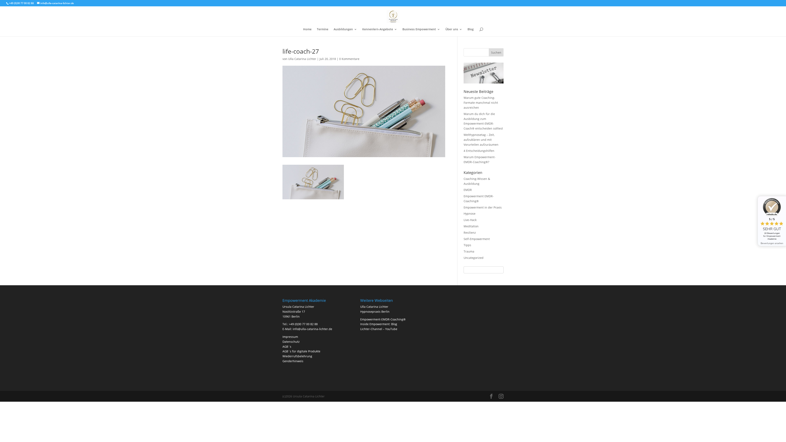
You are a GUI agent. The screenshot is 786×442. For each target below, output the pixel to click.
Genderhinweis (292, 361)
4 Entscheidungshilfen (479, 151)
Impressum (290, 337)
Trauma (469, 251)
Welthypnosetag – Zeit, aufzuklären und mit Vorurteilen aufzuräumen (481, 140)
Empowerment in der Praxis (483, 207)
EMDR (468, 190)
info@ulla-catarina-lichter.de (312, 329)
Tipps (467, 245)
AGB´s (286, 346)
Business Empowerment (419, 29)
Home (307, 29)
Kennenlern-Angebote (377, 29)
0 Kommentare (349, 59)
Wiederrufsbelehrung (297, 356)
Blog (471, 29)
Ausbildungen (343, 29)
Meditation (471, 226)
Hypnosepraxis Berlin (375, 311)
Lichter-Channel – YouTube (378, 329)
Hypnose (469, 213)
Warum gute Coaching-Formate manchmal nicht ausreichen (481, 102)
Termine (322, 29)
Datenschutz (291, 342)
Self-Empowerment (477, 239)
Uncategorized (473, 258)
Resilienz (470, 233)
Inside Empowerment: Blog (378, 324)
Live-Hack (470, 220)
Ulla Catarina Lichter (302, 59)
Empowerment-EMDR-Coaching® (383, 319)
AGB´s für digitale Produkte (301, 351)
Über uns (451, 29)
